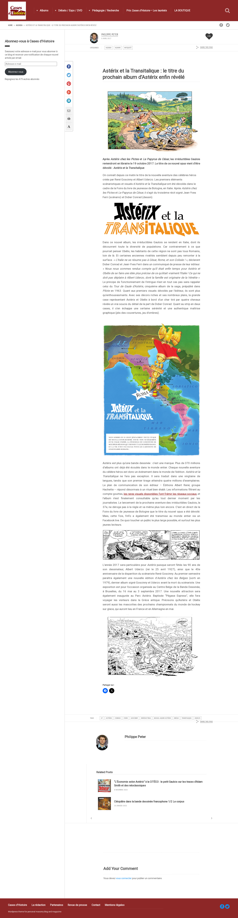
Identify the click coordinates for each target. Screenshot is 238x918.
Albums (44, 10)
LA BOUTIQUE (182, 10)
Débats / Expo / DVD (70, 10)
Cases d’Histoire (17, 904)
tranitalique (187, 718)
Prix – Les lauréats (146, 10)
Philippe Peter (109, 34)
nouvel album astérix (162, 718)
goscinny (134, 718)
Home (10, 25)
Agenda (19, 25)
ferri (126, 718)
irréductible (146, 718)
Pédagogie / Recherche (105, 10)
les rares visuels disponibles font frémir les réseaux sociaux (160, 493)
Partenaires (56, 904)
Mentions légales (115, 904)
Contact (96, 904)
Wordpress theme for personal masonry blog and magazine (34, 912)
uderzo (197, 718)
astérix (109, 718)
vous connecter (124, 878)
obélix (176, 718)
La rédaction (38, 904)
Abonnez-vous (15, 72)
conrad (118, 718)
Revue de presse (77, 904)
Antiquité (127, 48)
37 (102, 718)
